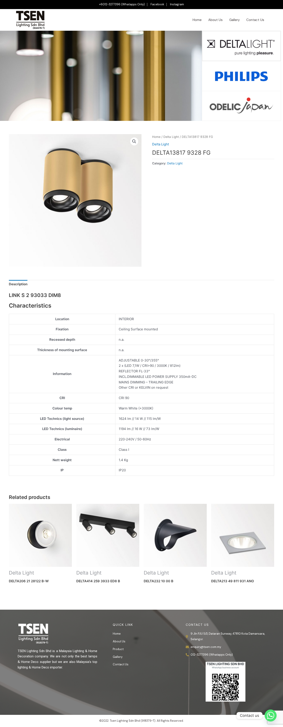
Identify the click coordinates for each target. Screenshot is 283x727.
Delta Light (171, 137)
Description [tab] (18, 284)
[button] (134, 141)
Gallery (234, 20)
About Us (215, 20)
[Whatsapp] (271, 715)
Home (197, 20)
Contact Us (255, 20)
